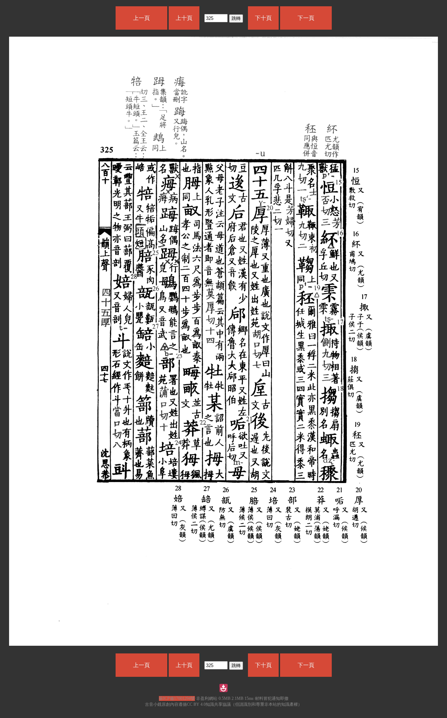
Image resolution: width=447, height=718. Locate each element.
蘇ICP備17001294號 (177, 698)
